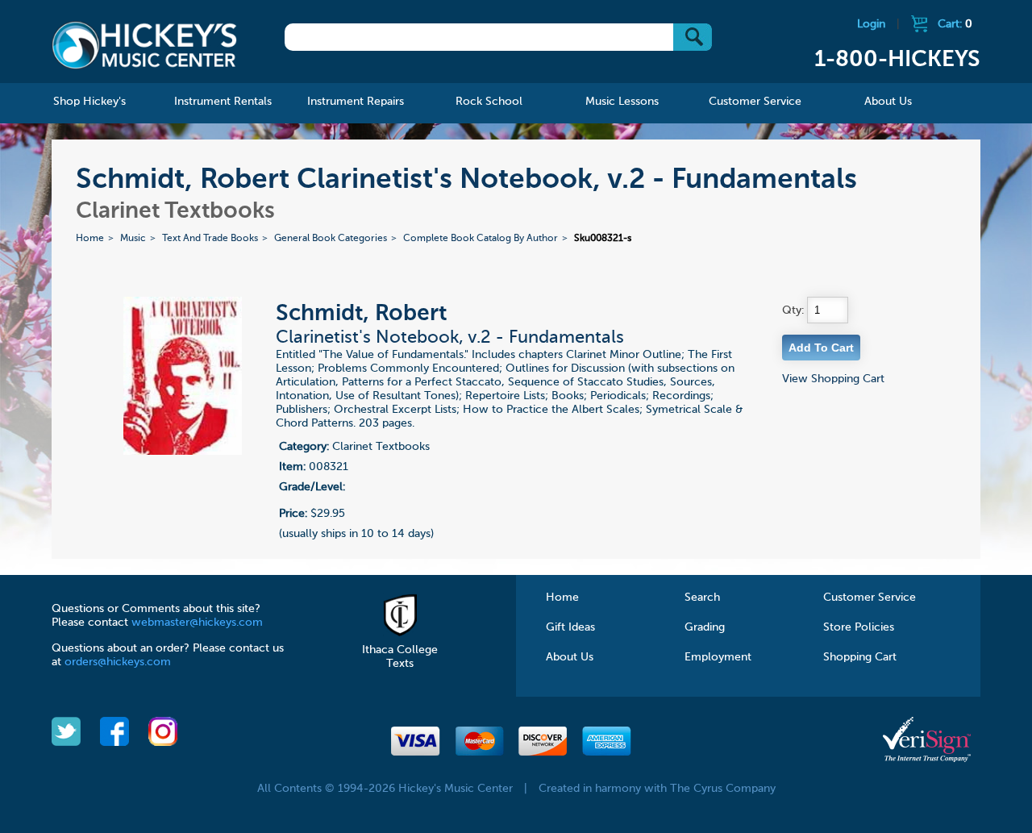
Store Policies (858, 627)
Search (702, 597)
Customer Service (869, 597)
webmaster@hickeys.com (197, 622)
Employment (718, 657)
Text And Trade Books (210, 239)
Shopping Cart (860, 657)
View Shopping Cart (833, 379)
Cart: (955, 24)
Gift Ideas (570, 627)
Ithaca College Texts (400, 656)
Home (90, 239)
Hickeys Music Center (144, 44)
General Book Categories (330, 239)
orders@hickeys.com (117, 662)
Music (133, 239)
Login (871, 24)
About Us (569, 657)
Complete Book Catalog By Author (480, 239)
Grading (705, 627)
